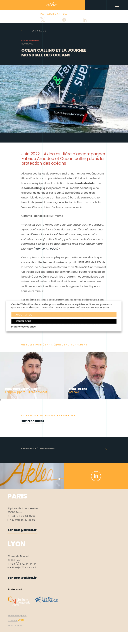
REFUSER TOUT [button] (23, 321)
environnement (32, 421)
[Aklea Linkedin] (96, 476)
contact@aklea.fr (22, 530)
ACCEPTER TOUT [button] (25, 314)
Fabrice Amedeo (46, 249)
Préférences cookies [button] (23, 326)
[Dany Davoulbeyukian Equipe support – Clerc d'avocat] (32, 397)
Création (13, 620)
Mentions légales (17, 615)
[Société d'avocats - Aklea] (42, 4)
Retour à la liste (38, 31)
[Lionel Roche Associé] (96, 397)
